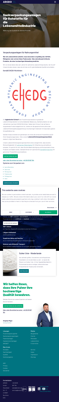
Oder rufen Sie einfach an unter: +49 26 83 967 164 (17, 311)
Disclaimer (6, 370)
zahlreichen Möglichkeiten (24, 145)
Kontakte (5, 349)
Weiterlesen (24, 271)
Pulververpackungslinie (10, 333)
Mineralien (34, 338)
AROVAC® (6, 343)
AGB (4, 363)
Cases (32, 352)
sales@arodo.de (17, 388)
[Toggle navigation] (55, 2)
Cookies (5, 368)
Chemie (33, 336)
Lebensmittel (35, 341)
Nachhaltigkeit (7, 352)
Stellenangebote (8, 357)
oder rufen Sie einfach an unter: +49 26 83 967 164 (18, 160)
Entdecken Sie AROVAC (10, 223)
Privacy (5, 365)
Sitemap (33, 357)
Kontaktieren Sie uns (10, 156)
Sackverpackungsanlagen (10, 336)
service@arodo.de (17, 390)
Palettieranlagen (8, 338)
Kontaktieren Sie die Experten (13, 306)
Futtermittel (34, 343)
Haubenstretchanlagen (10, 341)
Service (33, 349)
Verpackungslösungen (11, 183)
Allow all (48, 212)
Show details (50, 207)
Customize (28, 212)
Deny (10, 212)
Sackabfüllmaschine (46, 149)
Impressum (34, 354)
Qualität (5, 354)
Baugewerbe (34, 333)
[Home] (9, 2)
